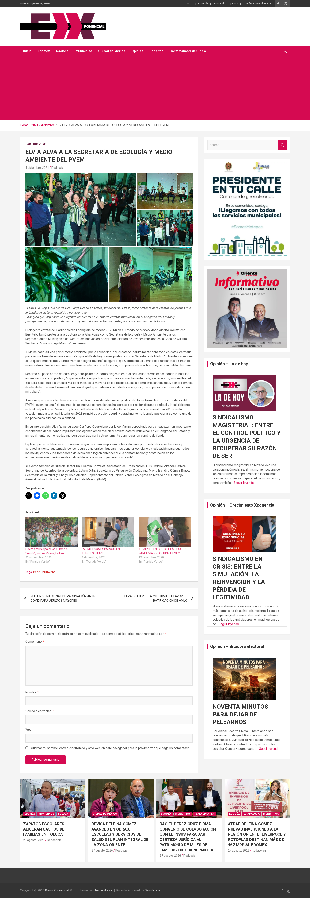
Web (28, 729)
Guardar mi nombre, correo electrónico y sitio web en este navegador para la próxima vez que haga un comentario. (110, 748)
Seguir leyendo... (245, 483)
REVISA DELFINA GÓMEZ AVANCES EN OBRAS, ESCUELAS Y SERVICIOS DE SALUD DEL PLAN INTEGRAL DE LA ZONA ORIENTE (120, 834)
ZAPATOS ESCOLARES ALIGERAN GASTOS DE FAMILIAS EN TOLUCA (44, 829)
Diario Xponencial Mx (59, 890)
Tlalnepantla (204, 813)
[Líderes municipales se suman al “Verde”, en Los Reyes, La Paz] (51, 532)
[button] (80, 209)
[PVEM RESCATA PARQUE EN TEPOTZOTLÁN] (108, 532)
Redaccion (58, 167)
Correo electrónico (39, 711)
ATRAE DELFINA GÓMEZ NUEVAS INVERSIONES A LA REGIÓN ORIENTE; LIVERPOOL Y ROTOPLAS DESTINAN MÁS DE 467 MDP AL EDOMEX (257, 834)
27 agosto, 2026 (33, 840)
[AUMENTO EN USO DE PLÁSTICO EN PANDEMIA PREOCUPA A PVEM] (165, 532)
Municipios (83, 51)
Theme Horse (102, 890)
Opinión (233, 3)
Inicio (190, 3)
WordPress (153, 890)
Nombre (32, 692)
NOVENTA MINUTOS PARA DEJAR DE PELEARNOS (240, 714)
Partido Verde (36, 144)
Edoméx (203, 3)
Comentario (34, 641)
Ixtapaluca (251, 813)
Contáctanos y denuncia (257, 3)
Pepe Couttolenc (44, 572)
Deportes (156, 51)
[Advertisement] (149, 88)
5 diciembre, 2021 (37, 167)
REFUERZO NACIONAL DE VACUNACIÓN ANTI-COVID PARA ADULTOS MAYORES (63, 598)
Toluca (63, 813)
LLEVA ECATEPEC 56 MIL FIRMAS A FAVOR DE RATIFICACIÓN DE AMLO (155, 598)
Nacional (218, 3)
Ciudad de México (111, 51)
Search (282, 145)
